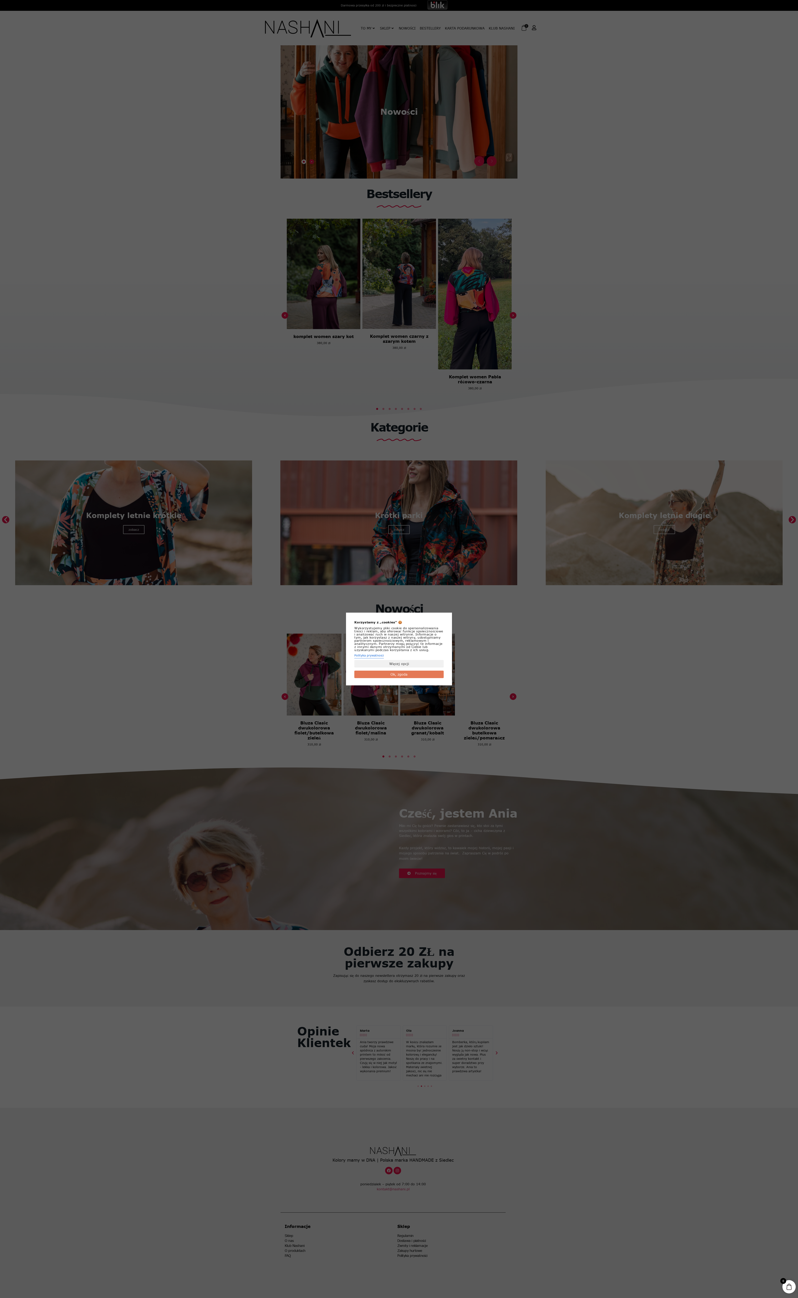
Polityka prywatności (369, 655)
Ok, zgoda (399, 674)
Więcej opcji (399, 663)
